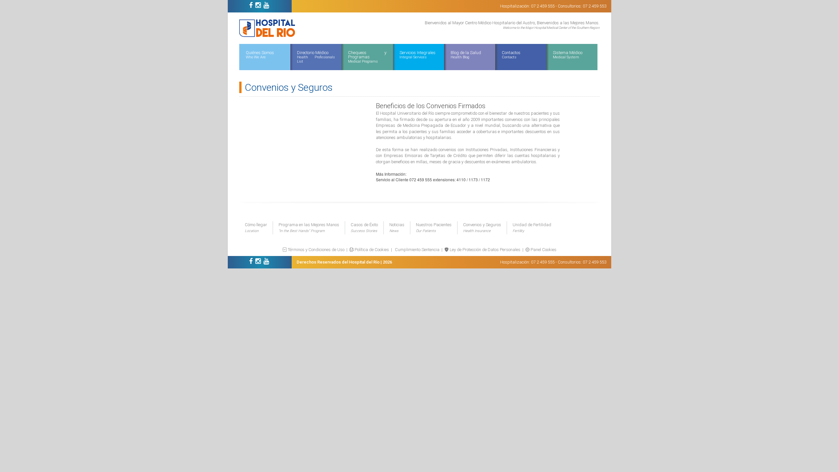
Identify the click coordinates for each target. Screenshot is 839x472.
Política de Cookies (371, 249)
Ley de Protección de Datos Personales (484, 249)
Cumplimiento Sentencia (416, 249)
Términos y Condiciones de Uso (315, 249)
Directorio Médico (316, 57)
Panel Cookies (543, 249)
